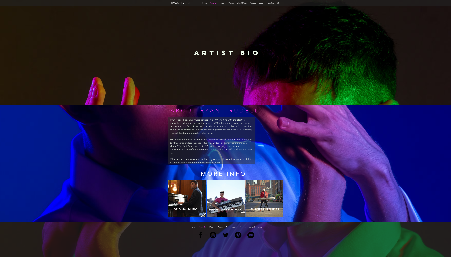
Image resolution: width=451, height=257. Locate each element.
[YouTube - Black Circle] (250, 235)
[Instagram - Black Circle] (213, 235)
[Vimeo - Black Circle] (238, 235)
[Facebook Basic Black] (200, 235)
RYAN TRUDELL (182, 3)
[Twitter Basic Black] (225, 235)
